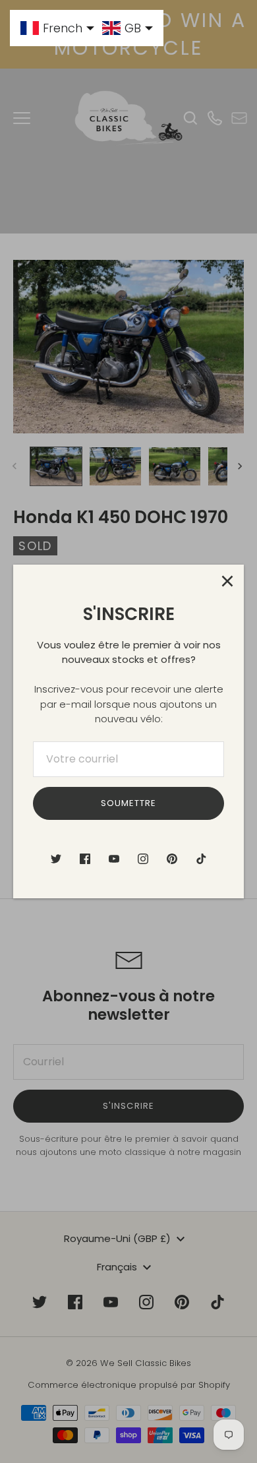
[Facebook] (85, 858)
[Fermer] (227, 581)
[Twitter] (56, 858)
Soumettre (128, 803)
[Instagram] (142, 858)
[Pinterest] (171, 858)
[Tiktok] (200, 858)
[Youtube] (114, 858)
